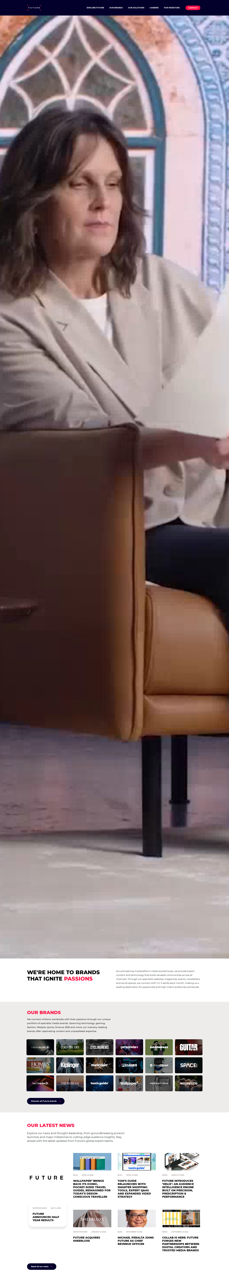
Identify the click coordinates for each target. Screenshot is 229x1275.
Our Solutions (136, 7)
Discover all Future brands (44, 1101)
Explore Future (95, 7)
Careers (154, 7)
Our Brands (116, 7)
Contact (193, 8)
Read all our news (39, 1266)
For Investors (172, 7)
